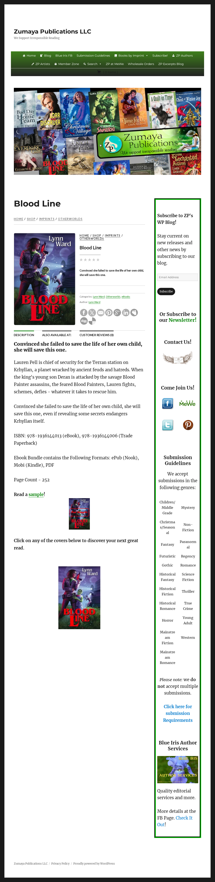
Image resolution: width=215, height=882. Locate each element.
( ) (110, 72)
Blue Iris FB (63, 55)
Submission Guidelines (93, 55)
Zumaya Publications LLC (52, 31)
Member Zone (68, 64)
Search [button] (92, 64)
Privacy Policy (60, 863)
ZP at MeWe (115, 64)
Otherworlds (70, 219)
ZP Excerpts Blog (171, 64)
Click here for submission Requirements (178, 713)
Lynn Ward (99, 296)
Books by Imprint (131, 55)
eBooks (126, 296)
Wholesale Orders (141, 64)
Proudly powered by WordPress (94, 863)
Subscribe (166, 291)
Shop (31, 219)
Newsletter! (183, 320)
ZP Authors (184, 55)
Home (31, 55)
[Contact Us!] (178, 358)
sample (36, 494)
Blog (47, 55)
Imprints (47, 219)
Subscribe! (160, 55)
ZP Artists (42, 64)
